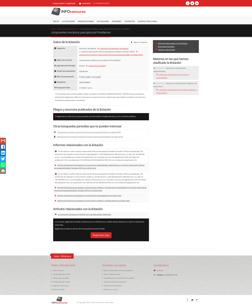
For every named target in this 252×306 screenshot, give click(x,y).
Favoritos (129, 21)
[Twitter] (192, 3)
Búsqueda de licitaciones (67, 29)
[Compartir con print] (3, 171)
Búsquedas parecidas (166, 46)
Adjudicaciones (86, 21)
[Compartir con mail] (3, 141)
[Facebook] (188, 3)
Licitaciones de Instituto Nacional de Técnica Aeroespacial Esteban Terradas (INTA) (89, 132)
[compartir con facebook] (3, 147)
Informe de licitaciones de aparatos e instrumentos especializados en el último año (89, 195)
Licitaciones (68, 21)
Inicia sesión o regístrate (64, 3)
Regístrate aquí (101, 235)
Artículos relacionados (166, 49)
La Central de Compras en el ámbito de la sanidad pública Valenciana (84, 214)
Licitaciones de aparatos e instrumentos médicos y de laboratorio (176, 91)
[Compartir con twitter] (3, 159)
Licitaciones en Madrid (97, 66)
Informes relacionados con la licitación (173, 43)
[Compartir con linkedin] (3, 153)
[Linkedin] (197, 3)
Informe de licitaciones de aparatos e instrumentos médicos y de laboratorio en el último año (93, 200)
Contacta (86, 3)
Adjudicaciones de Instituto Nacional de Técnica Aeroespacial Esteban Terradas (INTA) (90, 137)
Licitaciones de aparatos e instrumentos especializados (172, 76)
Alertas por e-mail (147, 21)
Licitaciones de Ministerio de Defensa (114, 48)
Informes (116, 21)
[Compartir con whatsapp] (3, 165)
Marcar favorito (140, 42)
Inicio (56, 21)
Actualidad (103, 21)
